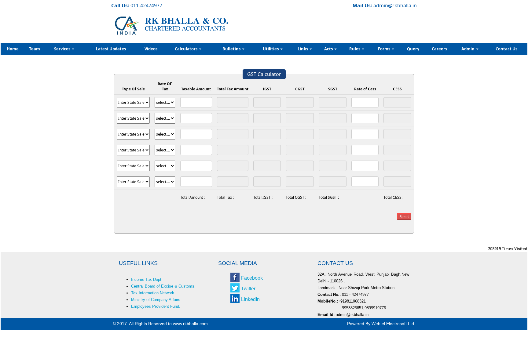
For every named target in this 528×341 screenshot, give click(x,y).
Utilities (271, 49)
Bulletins (231, 49)
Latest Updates (111, 49)
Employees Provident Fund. (155, 306)
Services (62, 49)
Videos (151, 49)
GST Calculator (264, 74)
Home (13, 49)
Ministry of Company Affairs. (156, 299)
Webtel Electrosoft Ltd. (393, 323)
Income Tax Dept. (147, 279)
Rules (355, 49)
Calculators (186, 49)
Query (413, 49)
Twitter (248, 288)
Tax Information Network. (153, 293)
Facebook (252, 278)
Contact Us (506, 49)
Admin (468, 49)
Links (303, 49)
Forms (384, 49)
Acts (329, 49)
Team (34, 49)
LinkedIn (250, 299)
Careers (439, 49)
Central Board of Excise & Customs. (163, 286)
